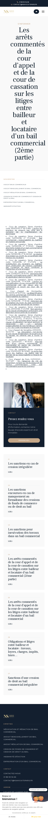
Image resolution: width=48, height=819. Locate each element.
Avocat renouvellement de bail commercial (23, 188)
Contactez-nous (12, 773)
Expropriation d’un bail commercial (19, 202)
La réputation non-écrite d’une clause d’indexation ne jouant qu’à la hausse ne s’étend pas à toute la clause (24, 334)
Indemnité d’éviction (12, 206)
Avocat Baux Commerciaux (15, 184)
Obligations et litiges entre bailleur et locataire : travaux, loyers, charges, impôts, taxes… (23, 648)
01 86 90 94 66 (10, 777)
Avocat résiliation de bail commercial (20, 192)
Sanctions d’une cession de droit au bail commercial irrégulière (23, 681)
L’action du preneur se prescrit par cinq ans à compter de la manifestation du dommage (24, 231)
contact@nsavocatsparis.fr (18, 781)
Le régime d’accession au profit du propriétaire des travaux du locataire (24, 256)
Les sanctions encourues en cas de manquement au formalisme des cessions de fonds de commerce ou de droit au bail (24, 498)
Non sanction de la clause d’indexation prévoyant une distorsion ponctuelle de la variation (24, 311)
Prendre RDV (24, 440)
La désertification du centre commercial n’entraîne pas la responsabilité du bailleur (24, 295)
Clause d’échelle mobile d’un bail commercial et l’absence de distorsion (24, 248)
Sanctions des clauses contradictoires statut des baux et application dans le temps (24, 275)
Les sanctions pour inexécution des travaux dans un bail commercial (24, 532)
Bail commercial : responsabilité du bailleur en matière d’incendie (24, 240)
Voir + (10, 472)
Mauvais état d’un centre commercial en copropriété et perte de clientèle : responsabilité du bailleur (24, 344)
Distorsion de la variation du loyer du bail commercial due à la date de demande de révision (24, 303)
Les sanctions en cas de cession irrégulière (23, 465)
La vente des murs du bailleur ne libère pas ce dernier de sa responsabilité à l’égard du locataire (24, 354)
